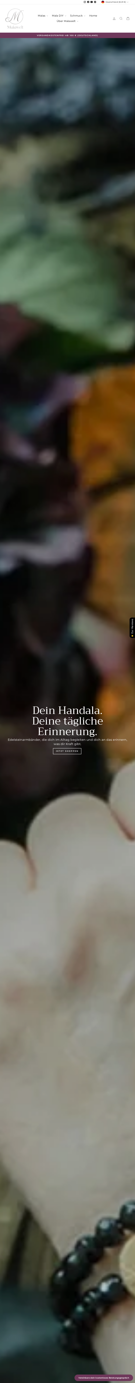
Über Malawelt (66, 21)
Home (93, 15)
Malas (42, 15)
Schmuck (76, 15)
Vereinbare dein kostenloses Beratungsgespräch (103, 1378)
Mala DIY (58, 15)
